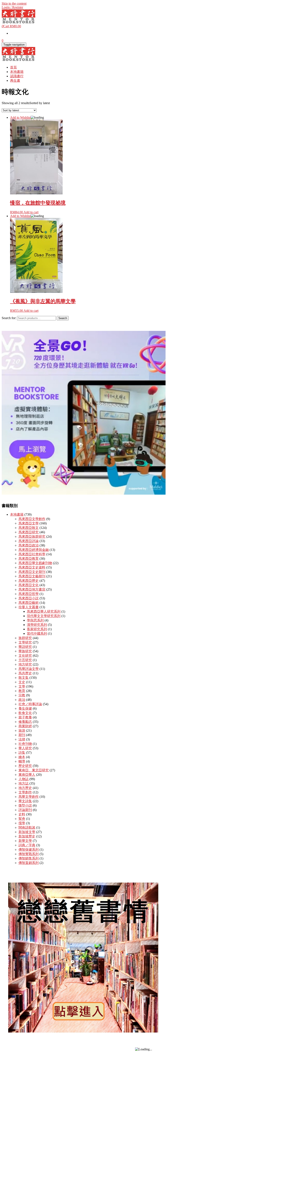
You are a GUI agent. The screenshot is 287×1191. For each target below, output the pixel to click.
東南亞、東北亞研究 (33, 770)
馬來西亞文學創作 (31, 519)
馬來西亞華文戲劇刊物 (35, 563)
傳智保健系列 (28, 849)
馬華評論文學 (28, 669)
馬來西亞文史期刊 (31, 572)
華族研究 (25, 651)
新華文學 (25, 840)
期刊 (21, 735)
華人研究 (25, 748)
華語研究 (25, 647)
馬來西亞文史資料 (31, 567)
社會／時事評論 (30, 704)
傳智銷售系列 (28, 858)
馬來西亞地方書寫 (31, 589)
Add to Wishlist (20, 117)
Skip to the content (14, 3)
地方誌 (23, 783)
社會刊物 (25, 744)
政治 (21, 699)
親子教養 (25, 717)
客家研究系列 (37, 629)
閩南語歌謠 (26, 827)
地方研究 (25, 664)
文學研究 (25, 642)
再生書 (15, 80)
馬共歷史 (25, 673)
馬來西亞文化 (28, 585)
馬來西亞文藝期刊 (31, 576)
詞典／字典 (26, 845)
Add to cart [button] (31, 212)
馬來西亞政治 (28, 545)
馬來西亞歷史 (28, 580)
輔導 (21, 761)
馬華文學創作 (28, 796)
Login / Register (12, 7)
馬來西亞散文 (28, 527)
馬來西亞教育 (28, 558)
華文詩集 (25, 801)
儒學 (21, 823)
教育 (21, 691)
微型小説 (25, 805)
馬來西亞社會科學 (31, 554)
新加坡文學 (26, 832)
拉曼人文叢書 (28, 607)
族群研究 (25, 638)
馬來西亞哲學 (28, 594)
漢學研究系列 (37, 624)
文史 (21, 682)
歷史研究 (25, 766)
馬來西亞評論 (28, 541)
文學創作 (25, 792)
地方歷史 (25, 788)
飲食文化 (25, 713)
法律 (21, 739)
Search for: (9, 318)
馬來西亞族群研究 (31, 536)
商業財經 (25, 726)
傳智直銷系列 (28, 863)
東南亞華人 (26, 774)
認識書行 (17, 76)
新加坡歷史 (26, 836)
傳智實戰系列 (28, 854)
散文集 (23, 677)
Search (62, 318)
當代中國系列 (37, 633)
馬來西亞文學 (28, 523)
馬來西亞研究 (28, 532)
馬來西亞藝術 (28, 602)
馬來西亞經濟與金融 (33, 550)
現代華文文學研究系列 (44, 616)
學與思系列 (35, 620)
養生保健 (25, 708)
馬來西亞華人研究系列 (44, 611)
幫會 (21, 818)
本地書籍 (17, 71)
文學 (21, 686)
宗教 (21, 695)
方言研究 (25, 660)
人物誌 (23, 779)
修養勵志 (25, 721)
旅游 (21, 730)
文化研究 (25, 655)
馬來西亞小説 (28, 598)
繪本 (21, 757)
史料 (21, 814)
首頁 (13, 67)
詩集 (21, 752)
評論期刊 (25, 810)
